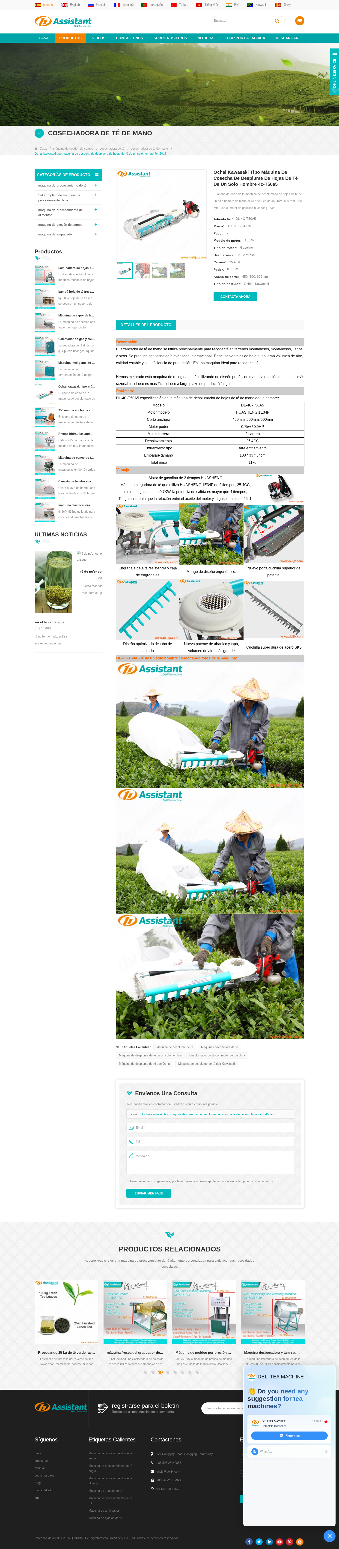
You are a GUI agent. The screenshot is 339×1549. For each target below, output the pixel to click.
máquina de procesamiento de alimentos (60, 212)
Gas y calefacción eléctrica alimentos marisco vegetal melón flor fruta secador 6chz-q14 (272, 1352)
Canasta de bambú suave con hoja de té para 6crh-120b (76, 481)
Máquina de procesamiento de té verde (110, 1456)
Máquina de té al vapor (104, 1510)
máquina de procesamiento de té (62, 185)
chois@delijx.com (168, 1471)
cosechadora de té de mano (149, 148)
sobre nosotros (170, 38)
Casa (44, 38)
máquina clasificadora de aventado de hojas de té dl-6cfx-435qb (76, 505)
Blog (38, 1483)
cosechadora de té (112, 148)
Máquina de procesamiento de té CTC (110, 1500)
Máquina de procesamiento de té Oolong (110, 1481)
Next (100, 593)
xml (37, 1497)
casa (38, 1453)
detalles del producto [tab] (146, 325)
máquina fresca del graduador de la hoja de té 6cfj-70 (66, 1352)
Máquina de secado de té (105, 1490)
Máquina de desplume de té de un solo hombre (150, 1055)
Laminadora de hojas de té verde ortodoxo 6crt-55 (76, 268)
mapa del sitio (44, 1490)
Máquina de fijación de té (105, 1518)
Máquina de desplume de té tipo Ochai (144, 1063)
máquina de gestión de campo (73, 148)
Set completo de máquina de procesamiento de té (59, 197)
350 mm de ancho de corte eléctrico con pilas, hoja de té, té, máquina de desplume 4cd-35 (76, 410)
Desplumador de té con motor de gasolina (217, 1055)
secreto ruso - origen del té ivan (89, 565)
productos (41, 1460)
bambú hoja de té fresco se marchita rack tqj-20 (76, 291)
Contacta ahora (235, 296)
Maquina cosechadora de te (219, 1047)
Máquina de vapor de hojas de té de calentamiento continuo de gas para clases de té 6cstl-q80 (76, 315)
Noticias (206, 38)
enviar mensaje (148, 1193)
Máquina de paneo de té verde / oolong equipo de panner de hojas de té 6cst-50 (76, 457)
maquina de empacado (55, 234)
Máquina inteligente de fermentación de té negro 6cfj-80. (76, 362)
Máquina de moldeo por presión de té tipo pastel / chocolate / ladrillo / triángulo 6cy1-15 (135, 1352)
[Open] (334, 71)
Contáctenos (129, 38)
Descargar (287, 38)
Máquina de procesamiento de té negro (110, 1468)
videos (98, 38)
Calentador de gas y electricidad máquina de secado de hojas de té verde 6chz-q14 (76, 339)
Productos (70, 38)
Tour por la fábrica (245, 38)
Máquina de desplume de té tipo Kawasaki (206, 1063)
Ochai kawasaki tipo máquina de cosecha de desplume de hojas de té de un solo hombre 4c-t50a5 (76, 386)
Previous (36, 593)
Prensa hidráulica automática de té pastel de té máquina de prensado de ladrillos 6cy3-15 (76, 434)
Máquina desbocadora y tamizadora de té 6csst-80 (204, 1352)
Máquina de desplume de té (174, 1047)
